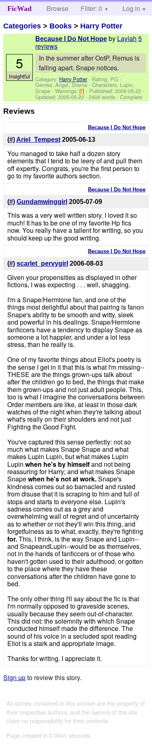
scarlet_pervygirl (42, 263)
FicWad (19, 8)
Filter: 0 (91, 8)
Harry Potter (101, 26)
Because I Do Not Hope (71, 38)
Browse (58, 8)
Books (60, 26)
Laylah (127, 38)
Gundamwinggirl (42, 201)
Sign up (14, 677)
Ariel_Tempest (38, 139)
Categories (22, 26)
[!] (82, 91)
